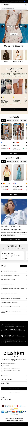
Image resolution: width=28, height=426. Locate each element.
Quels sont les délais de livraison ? (8, 280)
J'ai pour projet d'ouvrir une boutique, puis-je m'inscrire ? (11, 311)
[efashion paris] (7, 5)
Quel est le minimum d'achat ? (7, 284)
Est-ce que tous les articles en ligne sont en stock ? (12, 289)
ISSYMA (14, 147)
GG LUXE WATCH (4, 102)
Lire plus (23, 266)
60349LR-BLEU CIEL (17, 189)
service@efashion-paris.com (9, 363)
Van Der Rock (3, 188)
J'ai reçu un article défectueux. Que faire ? (10, 307)
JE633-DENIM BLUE (4, 148)
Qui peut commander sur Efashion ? (9, 271)
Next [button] (25, 26)
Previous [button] (2, 26)
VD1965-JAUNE (4, 189)
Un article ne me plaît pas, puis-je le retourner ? (11, 298)
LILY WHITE (15, 188)
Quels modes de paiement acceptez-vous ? (10, 275)
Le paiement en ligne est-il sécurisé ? (9, 302)
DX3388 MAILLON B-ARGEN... (5, 104)
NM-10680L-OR (16, 103)
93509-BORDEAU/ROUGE (16, 149)
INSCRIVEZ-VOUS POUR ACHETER (14, 239)
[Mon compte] (25, 5)
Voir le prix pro (14, 153)
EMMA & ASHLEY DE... (5, 147)
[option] (14, 26)
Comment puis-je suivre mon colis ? (9, 294)
